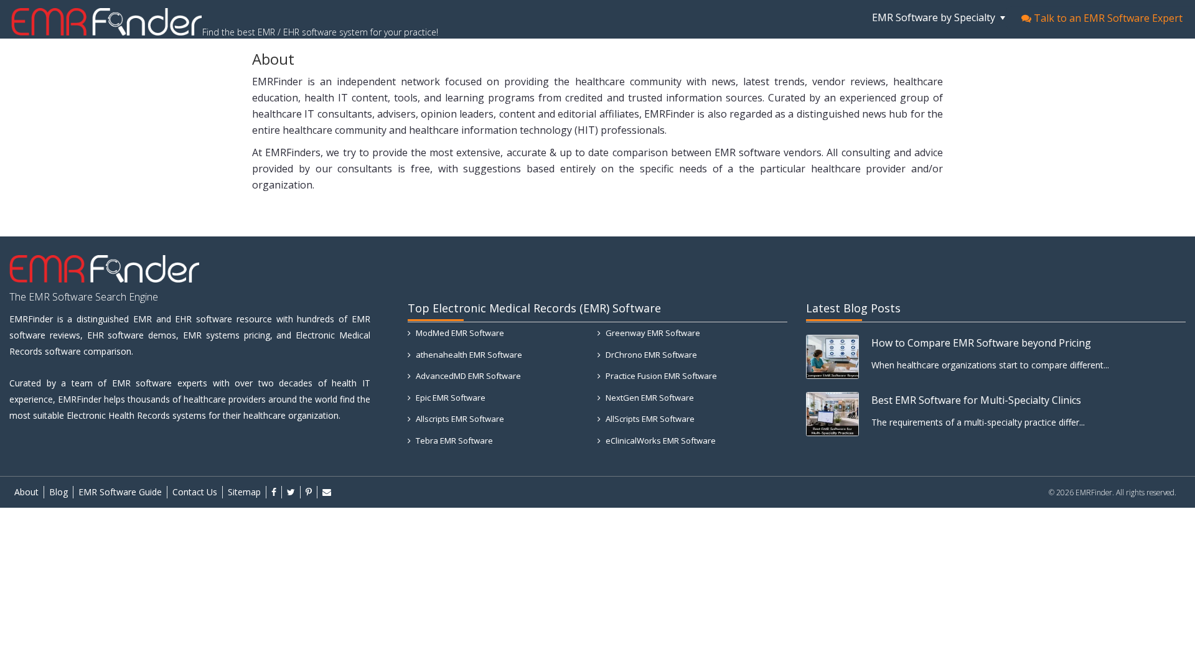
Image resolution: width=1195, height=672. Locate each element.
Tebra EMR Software (453, 440)
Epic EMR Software (449, 397)
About (26, 492)
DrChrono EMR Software (650, 354)
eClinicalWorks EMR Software (660, 440)
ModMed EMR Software (459, 332)
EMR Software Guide (120, 492)
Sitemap (244, 492)
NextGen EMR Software (649, 397)
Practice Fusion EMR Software (660, 375)
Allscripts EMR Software (459, 418)
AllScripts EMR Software (649, 418)
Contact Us (194, 492)
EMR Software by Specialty (935, 17)
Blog (58, 492)
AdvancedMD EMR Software (467, 375)
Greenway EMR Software (652, 332)
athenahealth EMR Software (468, 354)
